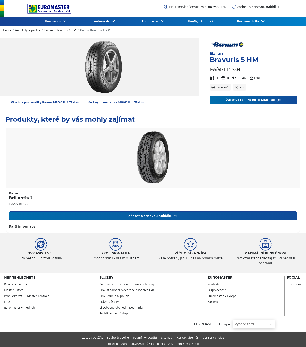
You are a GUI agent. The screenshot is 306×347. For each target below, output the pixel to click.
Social (293, 277)
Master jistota (13, 290)
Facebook (294, 284)
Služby (106, 277)
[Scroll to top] (295, 338)
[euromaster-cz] (48, 9)
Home (7, 30)
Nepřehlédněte (20, 277)
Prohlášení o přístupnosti (117, 313)
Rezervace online (16, 284)
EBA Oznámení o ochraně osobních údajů (128, 290)
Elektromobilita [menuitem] (248, 21)
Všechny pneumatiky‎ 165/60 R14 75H (113, 102)
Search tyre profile (27, 30)
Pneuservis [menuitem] (53, 21)
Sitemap (167, 338)
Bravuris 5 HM (66, 30)
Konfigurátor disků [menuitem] (201, 21)
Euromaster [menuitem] (151, 21)
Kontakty (214, 284)
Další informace (22, 226)
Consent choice (213, 338)
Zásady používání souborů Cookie (105, 338)
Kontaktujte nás (188, 338)
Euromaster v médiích (19, 307)
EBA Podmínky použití (115, 296)
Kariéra (213, 302)
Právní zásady (109, 302)
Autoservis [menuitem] (102, 21)
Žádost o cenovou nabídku (251, 100)
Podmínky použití (145, 338)
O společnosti (217, 290)
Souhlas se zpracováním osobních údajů (128, 284)
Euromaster (220, 277)
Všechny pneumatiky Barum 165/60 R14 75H (43, 102)
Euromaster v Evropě (222, 296)
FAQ (7, 302)
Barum (48, 30)
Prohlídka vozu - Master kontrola (26, 296)
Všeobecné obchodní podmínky (121, 307)
